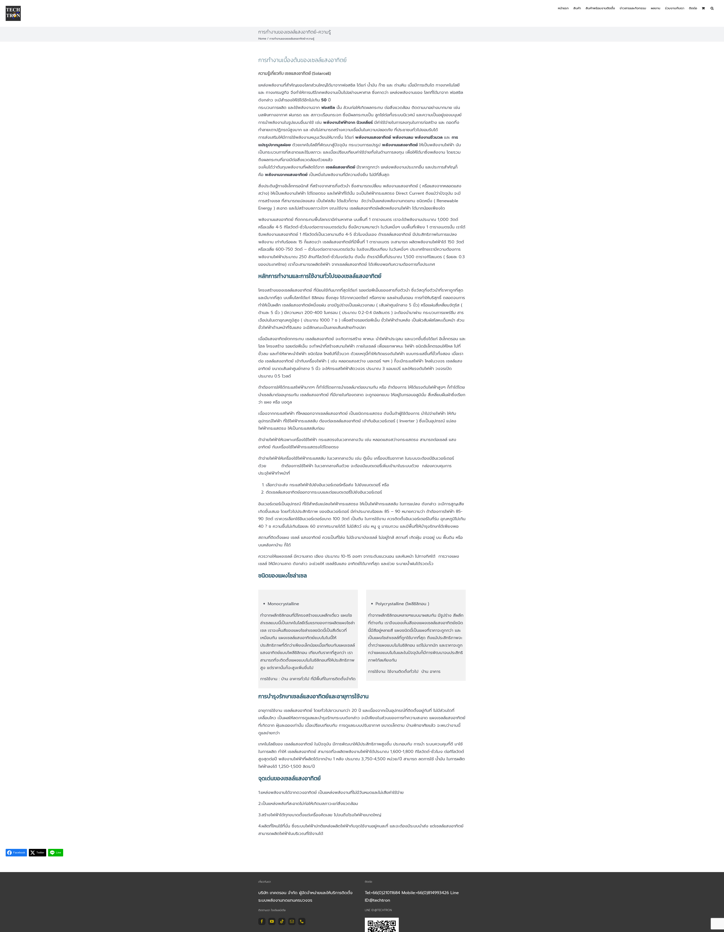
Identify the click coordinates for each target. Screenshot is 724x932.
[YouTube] (271, 921)
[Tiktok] (281, 921)
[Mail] (291, 921)
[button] (712, 8)
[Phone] (301, 921)
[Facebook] (261, 921)
